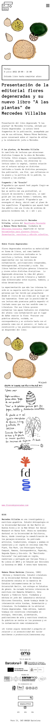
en (18, 712)
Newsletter (25, 704)
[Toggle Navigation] (48, 5)
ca (32, 712)
